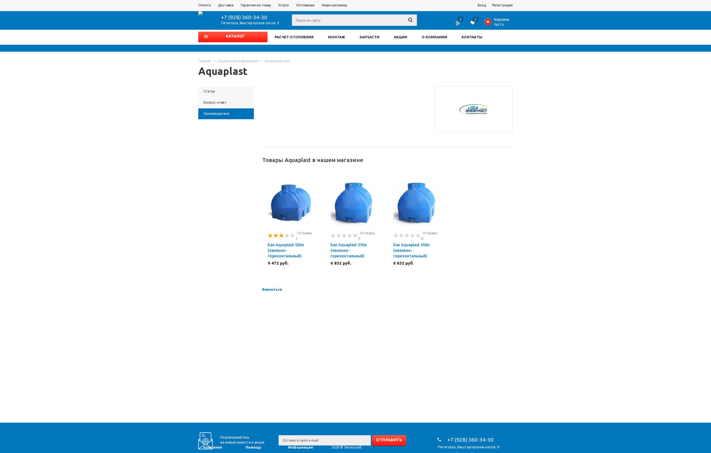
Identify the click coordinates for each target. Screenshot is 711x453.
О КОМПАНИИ (434, 37)
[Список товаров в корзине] (497, 23)
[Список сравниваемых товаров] (458, 25)
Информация (300, 447)
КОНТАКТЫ (472, 37)
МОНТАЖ (336, 37)
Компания (212, 447)
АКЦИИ (400, 37)
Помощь (253, 447)
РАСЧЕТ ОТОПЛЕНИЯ (294, 37)
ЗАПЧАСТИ (369, 37)
